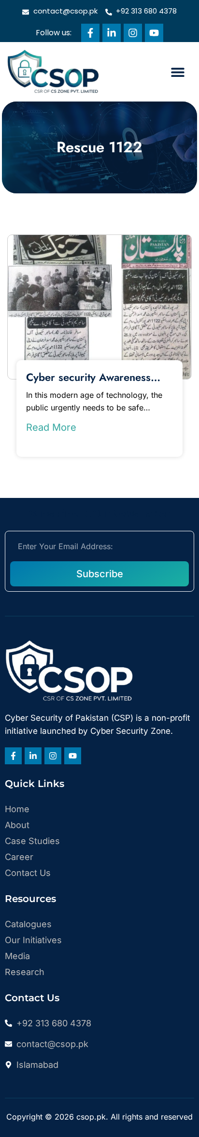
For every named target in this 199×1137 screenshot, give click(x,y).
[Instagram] (133, 33)
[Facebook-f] (90, 33)
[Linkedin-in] (111, 33)
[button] (177, 72)
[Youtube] (154, 33)
